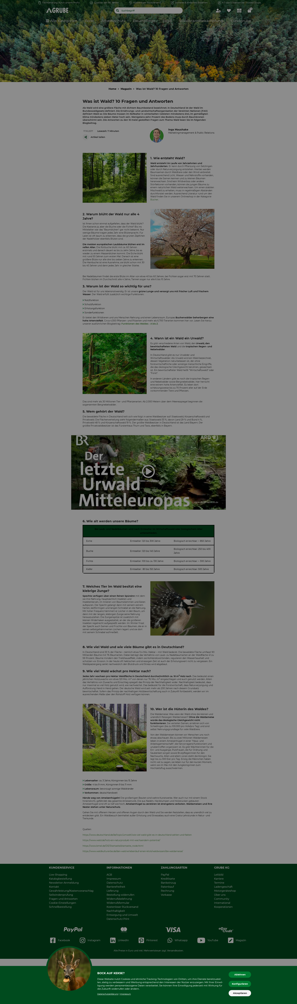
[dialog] (148, 502)
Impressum (125, 994)
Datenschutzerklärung (107, 994)
